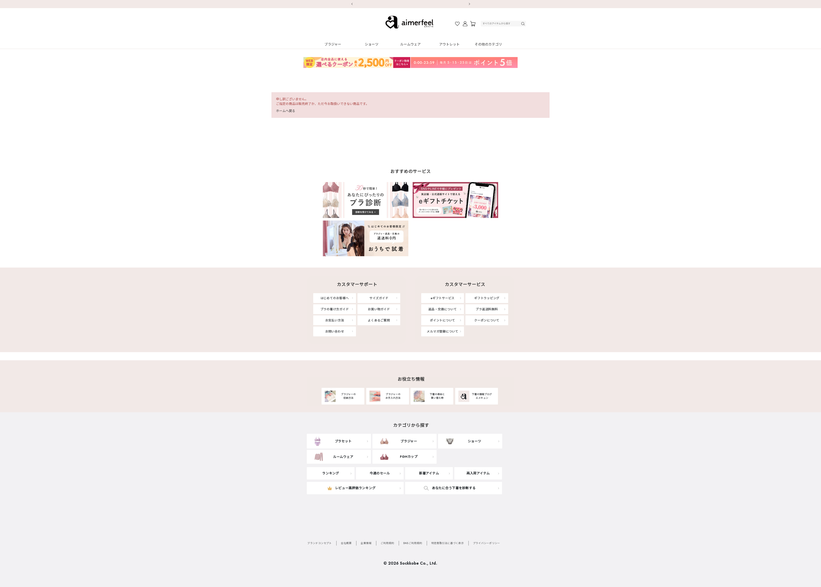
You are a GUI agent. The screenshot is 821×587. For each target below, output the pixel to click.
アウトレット (449, 44)
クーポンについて (486, 320)
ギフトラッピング (486, 298)
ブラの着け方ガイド (334, 309)
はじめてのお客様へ (334, 298)
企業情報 (366, 543)
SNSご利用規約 (412, 543)
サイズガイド (378, 298)
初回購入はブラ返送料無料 (410, 4)
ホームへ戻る (285, 111)
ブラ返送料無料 (487, 309)
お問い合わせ (334, 331)
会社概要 (346, 543)
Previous (352, 4)
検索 (523, 23)
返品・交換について (442, 309)
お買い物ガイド (379, 309)
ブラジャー (332, 44)
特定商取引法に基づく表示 (447, 543)
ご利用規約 (387, 543)
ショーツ (371, 44)
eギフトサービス (443, 298)
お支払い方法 (334, 320)
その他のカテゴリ (488, 44)
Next (469, 4)
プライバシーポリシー (486, 543)
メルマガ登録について (442, 331)
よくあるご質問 (379, 320)
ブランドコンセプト (319, 543)
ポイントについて (442, 320)
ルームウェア (410, 44)
